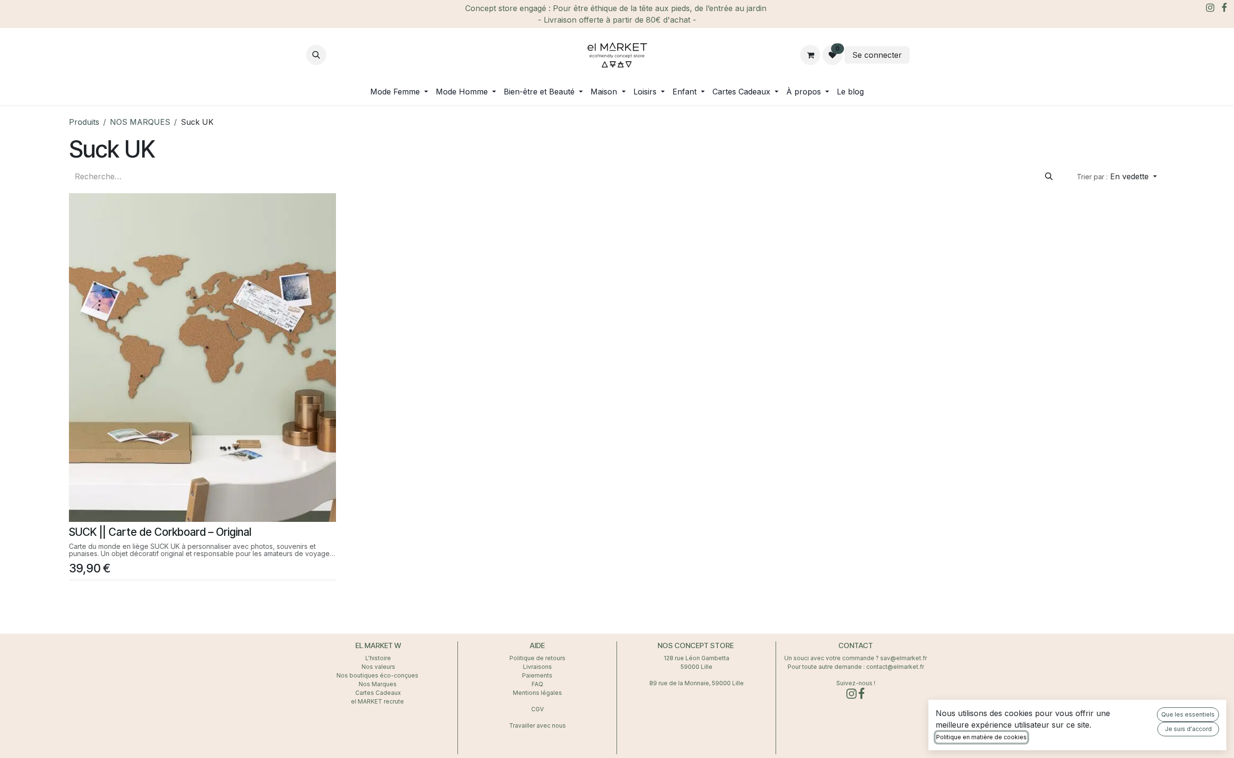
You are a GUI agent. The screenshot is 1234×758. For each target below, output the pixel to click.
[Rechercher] (1049, 176)
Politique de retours (537, 658)
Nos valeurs (378, 666)
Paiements (537, 675)
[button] (316, 55)
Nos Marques (378, 684)
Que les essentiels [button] (1188, 714)
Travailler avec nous (537, 725)
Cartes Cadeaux (378, 692)
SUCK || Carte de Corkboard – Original (160, 531)
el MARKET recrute (378, 701)
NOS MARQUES (140, 122)
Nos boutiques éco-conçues (377, 675)
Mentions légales (537, 692)
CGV (537, 709)
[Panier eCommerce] (810, 55)
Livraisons (537, 666)
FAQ (537, 684)
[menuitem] (399, 91)
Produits (84, 122)
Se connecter (877, 55)
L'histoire (378, 658)
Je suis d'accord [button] (1188, 728)
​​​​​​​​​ (920, 55)
